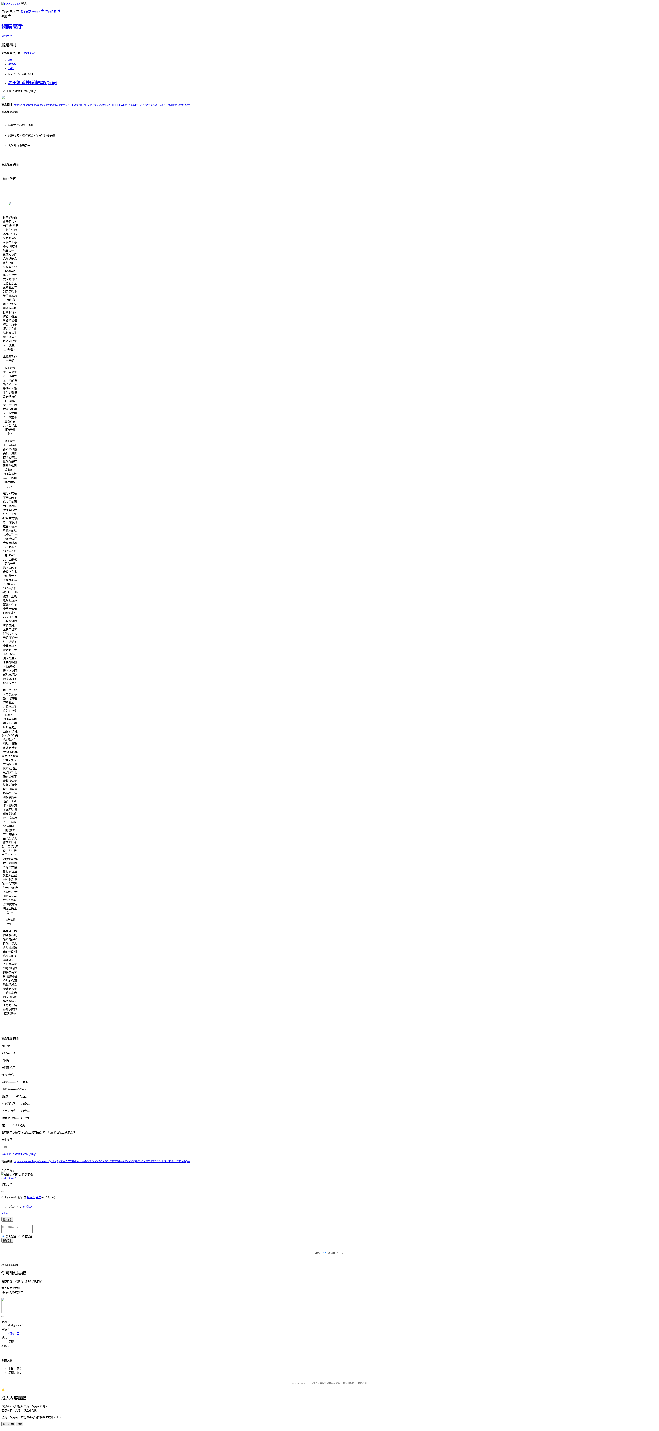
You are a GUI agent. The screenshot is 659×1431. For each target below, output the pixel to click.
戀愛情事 (28, 1206)
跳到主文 (6, 36)
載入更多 (7, 1219)
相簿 (11, 60)
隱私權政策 (348, 1383)
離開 (20, 1424)
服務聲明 (362, 1383)
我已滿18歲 (8, 1424)
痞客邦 (31, 1197)
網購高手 (12, 27)
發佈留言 (7, 1240)
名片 (11, 68)
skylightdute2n (9, 1177)
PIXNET (304, 1383)
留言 (38, 1197)
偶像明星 (29, 53)
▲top (4, 1212)
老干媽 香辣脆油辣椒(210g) (32, 82)
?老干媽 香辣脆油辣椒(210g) (19, 1154)
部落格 (12, 64)
